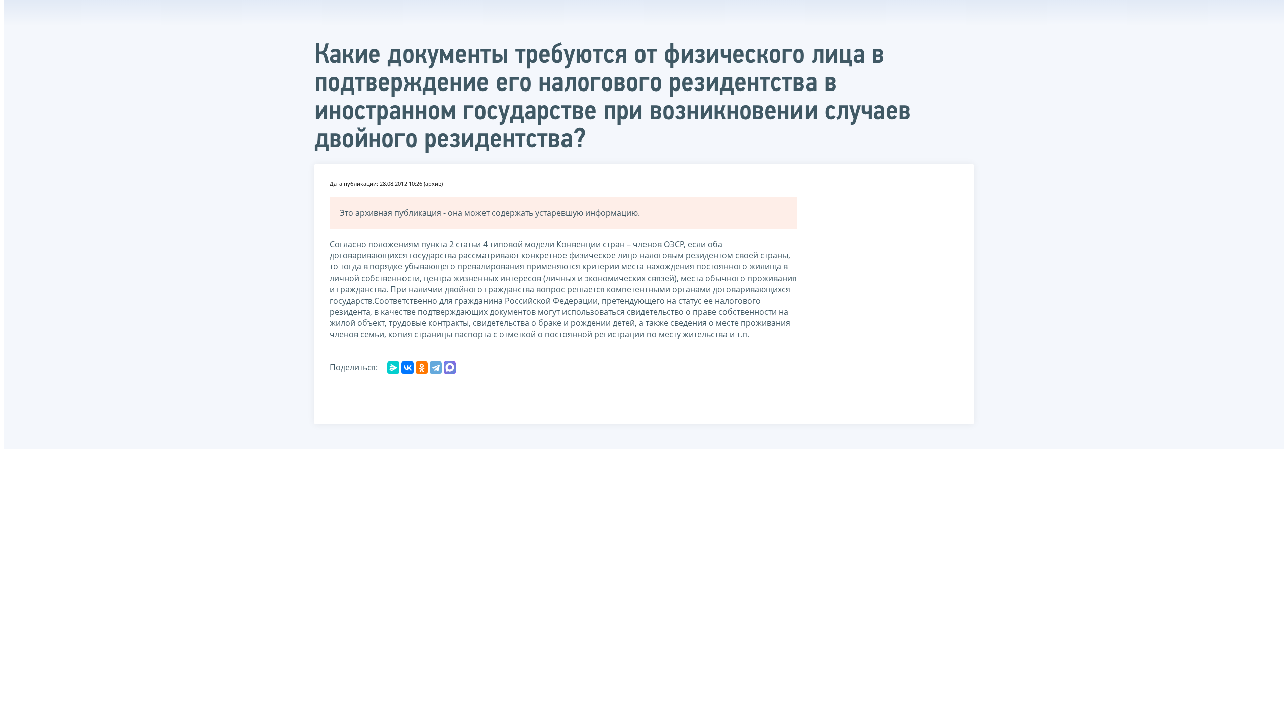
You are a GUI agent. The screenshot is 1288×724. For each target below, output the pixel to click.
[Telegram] (436, 367)
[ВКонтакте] (407, 367)
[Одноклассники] (422, 367)
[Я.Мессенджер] (393, 367)
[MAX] (450, 367)
